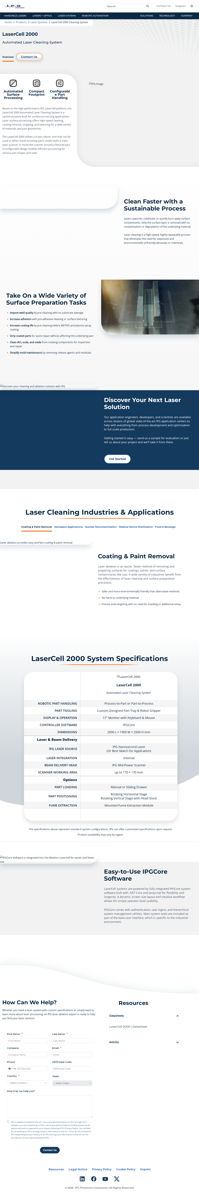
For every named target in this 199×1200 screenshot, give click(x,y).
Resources (56, 1169)
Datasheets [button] (116, 1015)
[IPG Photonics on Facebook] (94, 1179)
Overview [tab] (8, 57)
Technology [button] (167, 15)
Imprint (145, 1169)
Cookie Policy (125, 1169)
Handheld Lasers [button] (15, 15)
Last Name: (58, 1034)
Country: (12, 1075)
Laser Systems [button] (67, 15)
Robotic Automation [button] (95, 15)
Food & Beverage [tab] (165, 527)
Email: (55, 1048)
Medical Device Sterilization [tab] (136, 527)
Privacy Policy (101, 1169)
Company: (13, 1048)
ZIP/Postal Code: (62, 1062)
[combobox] (11, 1069)
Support (180, 6)
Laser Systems (39, 22)
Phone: (11, 1062)
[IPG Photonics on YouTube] (105, 1179)
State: (55, 1076)
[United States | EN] (193, 6)
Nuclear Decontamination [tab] (101, 527)
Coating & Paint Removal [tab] (36, 527)
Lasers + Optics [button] (42, 15)
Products (21, 22)
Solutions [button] (146, 15)
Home (8, 22)
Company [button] (186, 15)
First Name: (13, 1034)
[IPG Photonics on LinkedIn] (82, 1179)
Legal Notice (78, 1169)
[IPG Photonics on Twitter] (117, 1179)
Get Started (117, 459)
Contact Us (164, 6)
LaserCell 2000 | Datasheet (128, 1026)
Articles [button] (114, 1042)
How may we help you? (21, 1091)
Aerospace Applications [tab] (68, 527)
